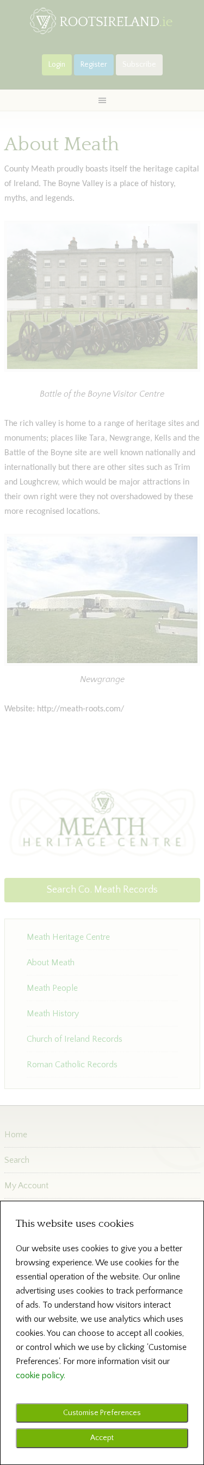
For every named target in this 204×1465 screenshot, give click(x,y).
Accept (102, 1438)
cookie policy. (40, 1375)
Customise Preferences (102, 1413)
